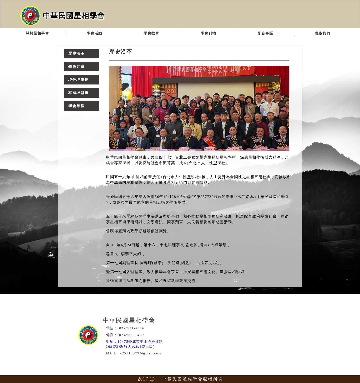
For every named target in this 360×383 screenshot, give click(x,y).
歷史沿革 (76, 53)
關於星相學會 (37, 33)
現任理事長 (78, 79)
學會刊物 (208, 33)
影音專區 (265, 33)
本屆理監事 (78, 93)
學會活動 (94, 33)
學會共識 (76, 66)
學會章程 (76, 106)
